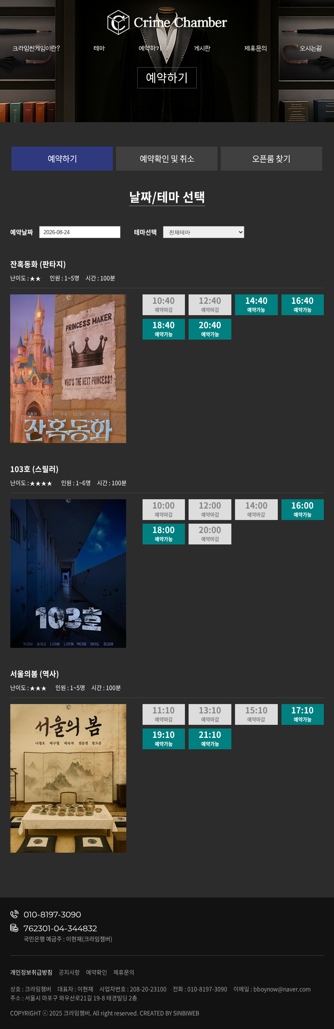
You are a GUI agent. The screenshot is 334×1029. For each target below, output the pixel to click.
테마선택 (145, 232)
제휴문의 (255, 48)
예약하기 (150, 48)
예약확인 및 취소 (167, 159)
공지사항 (69, 972)
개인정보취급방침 (31, 972)
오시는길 (311, 48)
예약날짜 (21, 232)
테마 (99, 48)
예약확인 (96, 972)
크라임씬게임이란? (36, 48)
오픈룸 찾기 (271, 159)
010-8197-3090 (52, 914)
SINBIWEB (186, 1013)
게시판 (202, 48)
